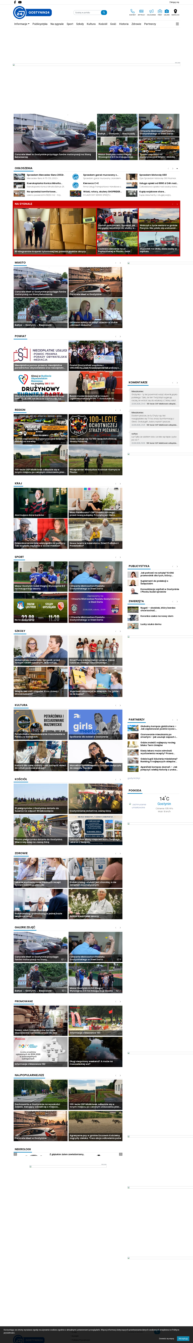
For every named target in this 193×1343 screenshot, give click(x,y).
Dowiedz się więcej (166, 1339)
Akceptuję (183, 1338)
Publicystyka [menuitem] (40, 24)
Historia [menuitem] (124, 24)
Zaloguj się (174, 2)
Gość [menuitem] (113, 24)
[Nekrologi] (68, 1183)
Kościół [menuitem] (103, 24)
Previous (15, 1183)
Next (120, 1183)
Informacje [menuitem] (20, 24)
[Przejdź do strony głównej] (32, 12)
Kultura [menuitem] (91, 24)
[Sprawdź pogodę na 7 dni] (138, 805)
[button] (177, 24)
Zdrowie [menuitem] (136, 24)
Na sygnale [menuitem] (57, 24)
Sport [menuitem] (70, 24)
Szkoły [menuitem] (80, 24)
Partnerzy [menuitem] (150, 24)
